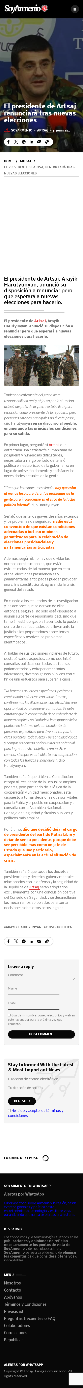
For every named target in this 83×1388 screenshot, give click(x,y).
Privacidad (13, 1312)
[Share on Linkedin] (31, 142)
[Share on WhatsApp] (24, 142)
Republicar (13, 1340)
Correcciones (15, 1333)
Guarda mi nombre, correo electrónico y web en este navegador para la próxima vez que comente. (41, 1020)
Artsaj (42, 130)
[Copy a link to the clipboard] (47, 142)
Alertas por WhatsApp (24, 1194)
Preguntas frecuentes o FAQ (29, 1319)
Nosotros (12, 1283)
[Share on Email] (39, 142)
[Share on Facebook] (8, 142)
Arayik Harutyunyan (24, 927)
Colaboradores (17, 1326)
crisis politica (59, 927)
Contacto (12, 1291)
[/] (75, 9)
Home (8, 161)
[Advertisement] (41, 220)
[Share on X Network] (16, 142)
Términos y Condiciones (25, 1305)
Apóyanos (13, 1298)
